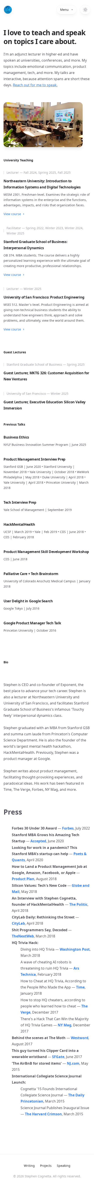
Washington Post (75, 949)
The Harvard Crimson (43, 1114)
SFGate (58, 1056)
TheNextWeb (23, 936)
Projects (46, 1165)
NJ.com (73, 1063)
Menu (64, 9)
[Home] (8, 10)
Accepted (38, 841)
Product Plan (23, 878)
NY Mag (64, 1025)
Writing (29, 1165)
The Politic (78, 904)
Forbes (68, 828)
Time (80, 987)
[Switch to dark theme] (85, 9)
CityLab (18, 923)
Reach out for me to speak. (35, 85)
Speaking (63, 1165)
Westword (79, 1037)
